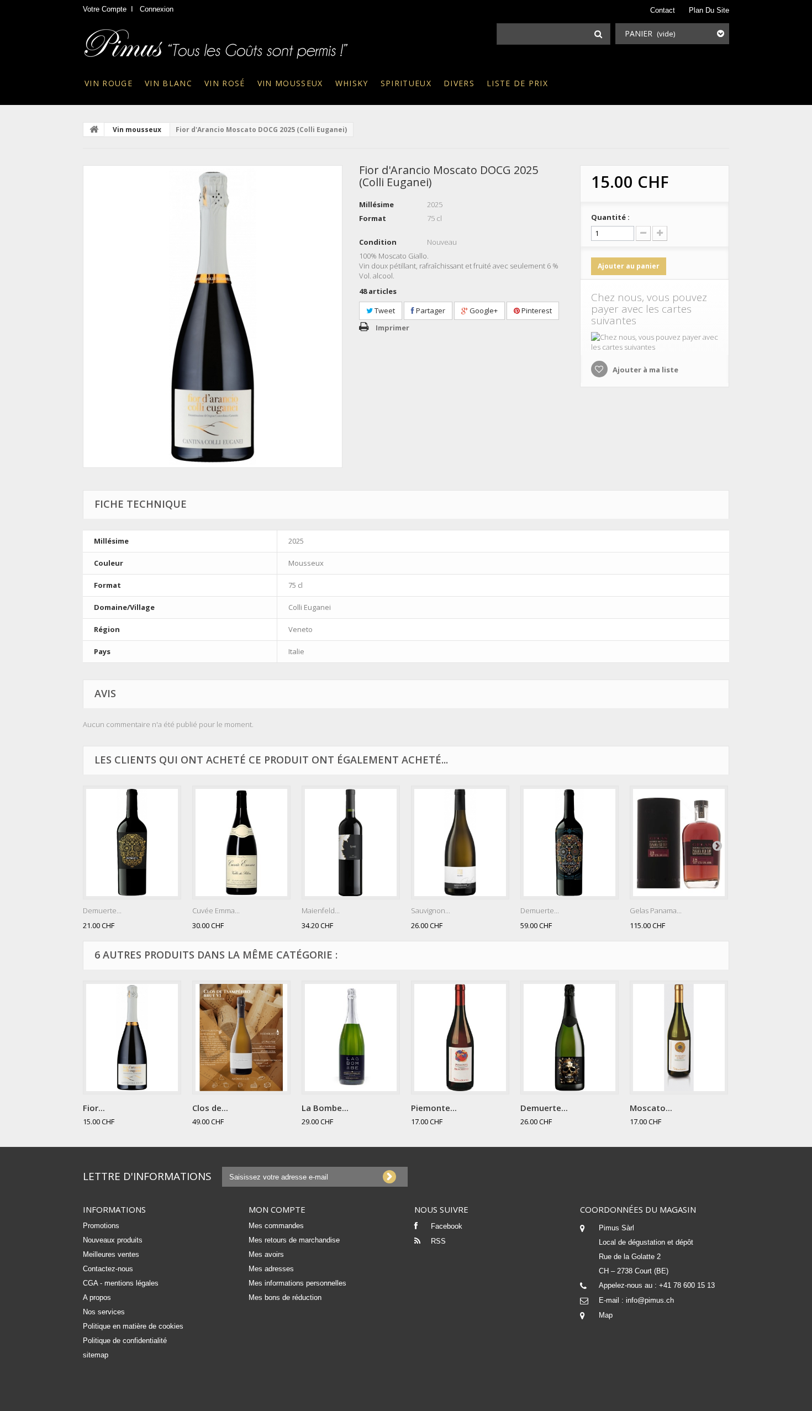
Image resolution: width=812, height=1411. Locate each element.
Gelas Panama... (656, 910)
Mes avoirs (266, 1254)
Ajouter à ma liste (644, 370)
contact (662, 10)
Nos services (104, 1312)
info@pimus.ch (650, 1300)
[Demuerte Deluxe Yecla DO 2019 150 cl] (569, 842)
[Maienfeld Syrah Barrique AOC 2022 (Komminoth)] (351, 842)
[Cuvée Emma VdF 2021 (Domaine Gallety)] (241, 842)
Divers (459, 83)
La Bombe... (325, 1107)
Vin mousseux (290, 83)
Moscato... (651, 1107)
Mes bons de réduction (285, 1297)
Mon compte (277, 1209)
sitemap (95, 1355)
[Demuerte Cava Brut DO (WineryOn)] (569, 1037)
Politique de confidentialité (125, 1340)
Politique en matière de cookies (133, 1326)
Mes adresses (271, 1269)
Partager (429, 310)
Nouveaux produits (113, 1240)
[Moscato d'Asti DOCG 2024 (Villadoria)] (679, 1037)
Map (606, 1315)
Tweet (384, 310)
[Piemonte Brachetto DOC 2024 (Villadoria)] (460, 1037)
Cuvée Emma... (216, 910)
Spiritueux (406, 83)
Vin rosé (224, 83)
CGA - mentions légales (121, 1283)
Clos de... (210, 1107)
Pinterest (536, 310)
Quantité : (610, 217)
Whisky (351, 83)
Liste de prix (517, 83)
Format (372, 218)
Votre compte (104, 9)
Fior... (94, 1107)
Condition (378, 242)
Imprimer (392, 328)
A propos (97, 1297)
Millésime (376, 204)
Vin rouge (109, 83)
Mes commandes (276, 1226)
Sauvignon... (430, 910)
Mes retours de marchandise (294, 1240)
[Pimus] (217, 40)
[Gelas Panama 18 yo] (679, 842)
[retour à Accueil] (93, 129)
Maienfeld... (321, 910)
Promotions (101, 1226)
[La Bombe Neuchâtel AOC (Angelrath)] (351, 1037)
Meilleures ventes (111, 1254)
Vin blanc (168, 83)
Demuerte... (102, 910)
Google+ (483, 310)
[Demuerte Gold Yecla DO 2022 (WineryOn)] (132, 842)
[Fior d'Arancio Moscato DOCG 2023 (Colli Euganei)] (132, 1037)
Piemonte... (434, 1107)
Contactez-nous (108, 1269)
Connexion (156, 9)
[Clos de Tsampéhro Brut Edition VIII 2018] (241, 1037)
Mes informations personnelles (297, 1283)
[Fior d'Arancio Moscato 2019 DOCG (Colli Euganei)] (212, 317)
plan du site (709, 10)
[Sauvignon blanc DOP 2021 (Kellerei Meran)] (460, 842)
